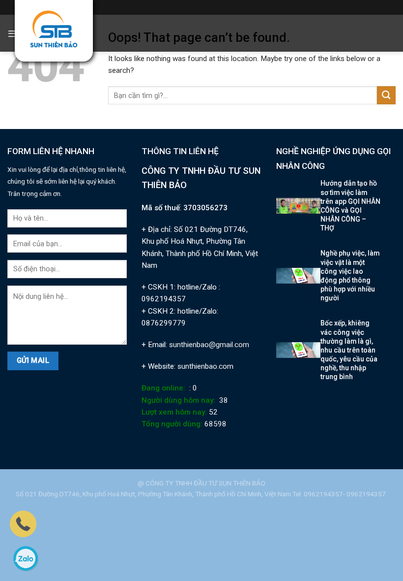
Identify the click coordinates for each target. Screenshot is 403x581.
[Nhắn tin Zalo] (25, 558)
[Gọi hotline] (23, 523)
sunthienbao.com (205, 366)
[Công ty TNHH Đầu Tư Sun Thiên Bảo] (54, 29)
